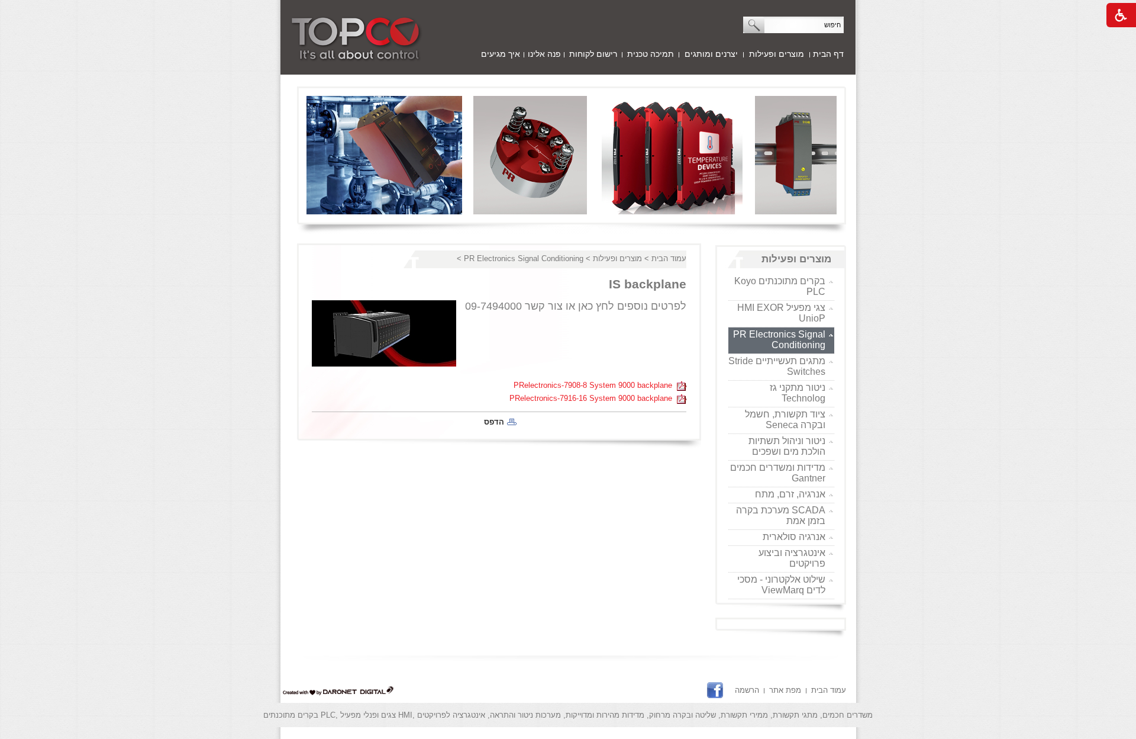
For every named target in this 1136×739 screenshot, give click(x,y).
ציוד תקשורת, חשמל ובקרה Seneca (785, 419)
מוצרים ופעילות (776, 54)
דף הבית (828, 54)
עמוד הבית (668, 258)
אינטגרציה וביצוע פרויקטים (792, 558)
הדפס (494, 421)
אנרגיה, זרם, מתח (790, 494)
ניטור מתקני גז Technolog (797, 393)
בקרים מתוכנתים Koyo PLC (779, 286)
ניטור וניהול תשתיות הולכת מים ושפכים (786, 446)
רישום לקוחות (593, 54)
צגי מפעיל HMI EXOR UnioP (781, 313)
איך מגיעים (500, 54)
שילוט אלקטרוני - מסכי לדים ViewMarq (781, 584)
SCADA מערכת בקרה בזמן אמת (780, 515)
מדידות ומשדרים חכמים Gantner (777, 472)
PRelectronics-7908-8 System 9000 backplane (595, 385)
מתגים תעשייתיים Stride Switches (776, 366)
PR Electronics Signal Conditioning (779, 339)
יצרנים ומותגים (711, 54)
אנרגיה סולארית (794, 537)
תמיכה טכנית (650, 54)
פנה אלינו (544, 54)
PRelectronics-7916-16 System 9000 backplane (593, 398)
